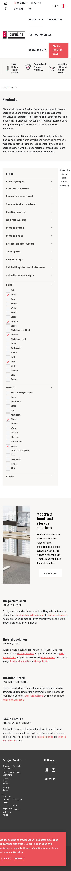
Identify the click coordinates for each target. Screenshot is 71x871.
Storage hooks (14, 235)
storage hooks (41, 661)
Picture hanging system (20, 243)
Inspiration (55, 19)
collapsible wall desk (13, 699)
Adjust (19, 858)
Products (35, 19)
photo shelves (47, 657)
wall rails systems (34, 695)
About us (36, 3)
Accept (6, 858)
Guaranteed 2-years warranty (40, 67)
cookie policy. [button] (16, 852)
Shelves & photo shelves (20, 204)
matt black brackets (57, 615)
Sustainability (37, 50)
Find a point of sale (58, 50)
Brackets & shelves (17, 188)
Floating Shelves (25, 653)
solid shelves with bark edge (30, 615)
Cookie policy (45, 860)
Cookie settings (47, 864)
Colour (9, 284)
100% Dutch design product (15, 68)
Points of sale (16, 767)
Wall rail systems (16, 219)
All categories (7, 794)
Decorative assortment (19, 196)
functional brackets (19, 661)
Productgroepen (15, 181)
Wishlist (22, 3)
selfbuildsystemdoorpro (20, 275)
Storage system (15, 227)
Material (10, 387)
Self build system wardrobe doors (26, 267)
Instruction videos (40, 34)
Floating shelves (16, 212)
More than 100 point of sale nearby (63, 68)
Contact (18, 9)
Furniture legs (14, 259)
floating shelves (45, 736)
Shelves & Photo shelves (7, 781)
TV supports (13, 251)
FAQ (29, 9)
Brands (10, 476)
